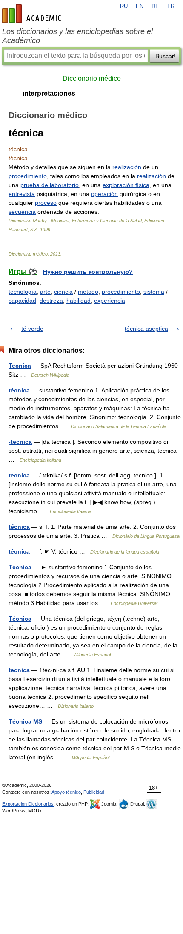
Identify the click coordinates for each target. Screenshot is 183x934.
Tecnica (20, 365)
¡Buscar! (164, 56)
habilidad (78, 300)
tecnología (23, 291)
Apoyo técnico (66, 792)
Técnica (20, 567)
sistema (153, 291)
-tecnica (20, 441)
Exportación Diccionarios (28, 803)
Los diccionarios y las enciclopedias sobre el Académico (77, 36)
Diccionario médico (92, 78)
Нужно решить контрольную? (88, 271)
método (88, 291)
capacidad (22, 300)
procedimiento (28, 176)
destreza (51, 300)
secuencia (22, 211)
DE (155, 6)
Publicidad (93, 792)
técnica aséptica (146, 328)
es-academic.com (32, 13)
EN (139, 6)
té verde (32, 328)
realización (126, 167)
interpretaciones (49, 93)
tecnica (19, 475)
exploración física (126, 185)
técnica (19, 390)
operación (104, 193)
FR (170, 6)
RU (124, 6)
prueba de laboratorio (49, 185)
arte (45, 291)
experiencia (109, 300)
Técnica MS (25, 721)
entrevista (22, 193)
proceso (46, 202)
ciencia (63, 291)
